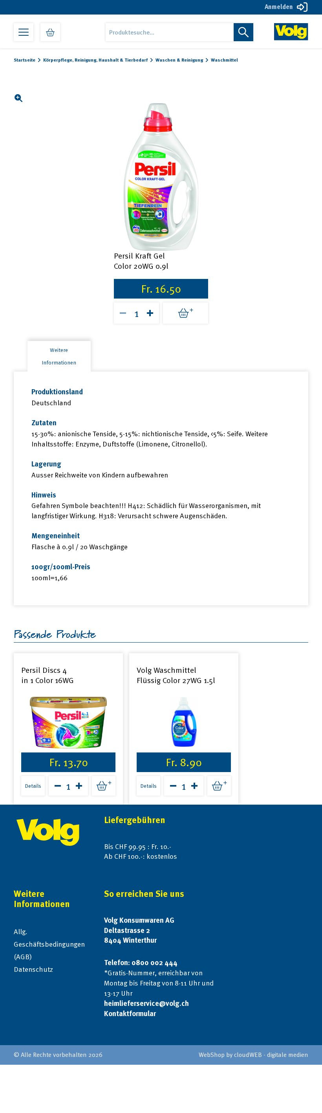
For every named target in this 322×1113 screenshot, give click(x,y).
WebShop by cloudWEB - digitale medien (253, 1055)
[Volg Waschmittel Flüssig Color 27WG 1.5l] (184, 723)
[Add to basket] (185, 313)
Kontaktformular (130, 1013)
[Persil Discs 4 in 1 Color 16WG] (68, 723)
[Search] (243, 32)
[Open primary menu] (23, 32)
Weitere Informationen (59, 356)
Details (33, 785)
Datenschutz (33, 969)
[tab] (59, 356)
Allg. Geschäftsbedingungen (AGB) (49, 944)
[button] (18, 98)
